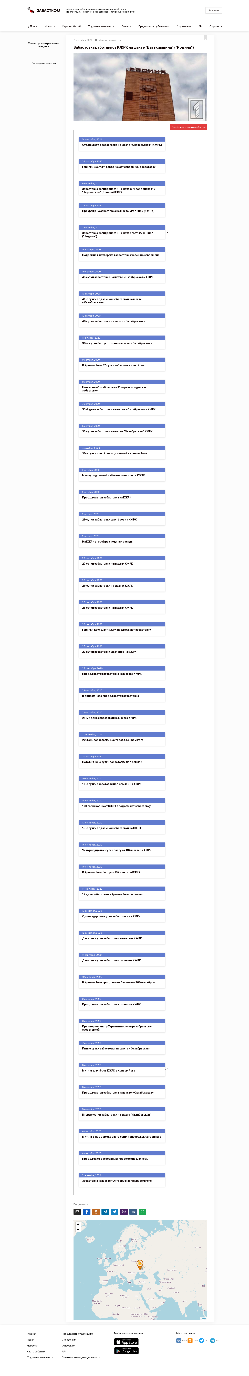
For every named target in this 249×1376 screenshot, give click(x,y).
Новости (50, 26)
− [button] (78, 1229)
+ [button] (78, 1224)
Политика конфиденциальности (81, 1357)
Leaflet (203, 1318)
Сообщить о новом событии (188, 127)
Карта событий (72, 26)
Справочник (184, 26)
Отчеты (126, 26)
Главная (31, 1333)
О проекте (216, 26)
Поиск (33, 26)
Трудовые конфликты (101, 26)
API (200, 26)
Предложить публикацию (154, 26)
